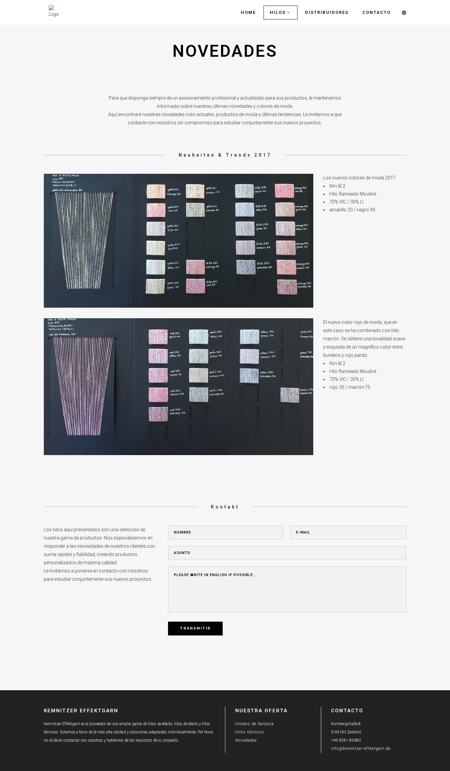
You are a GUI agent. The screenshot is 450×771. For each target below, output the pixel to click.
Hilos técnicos (249, 732)
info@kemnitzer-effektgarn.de (360, 748)
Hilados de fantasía (254, 724)
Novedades (246, 740)
